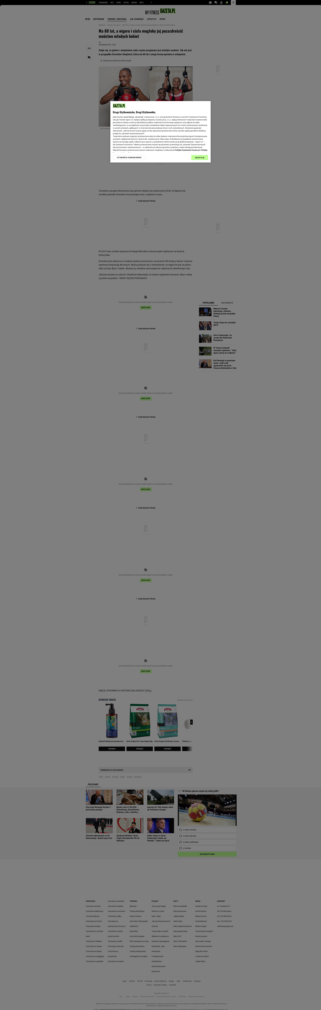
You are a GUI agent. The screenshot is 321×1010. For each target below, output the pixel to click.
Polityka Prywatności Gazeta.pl (187, 150)
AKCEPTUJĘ (199, 158)
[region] (160, 132)
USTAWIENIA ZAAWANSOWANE (129, 157)
